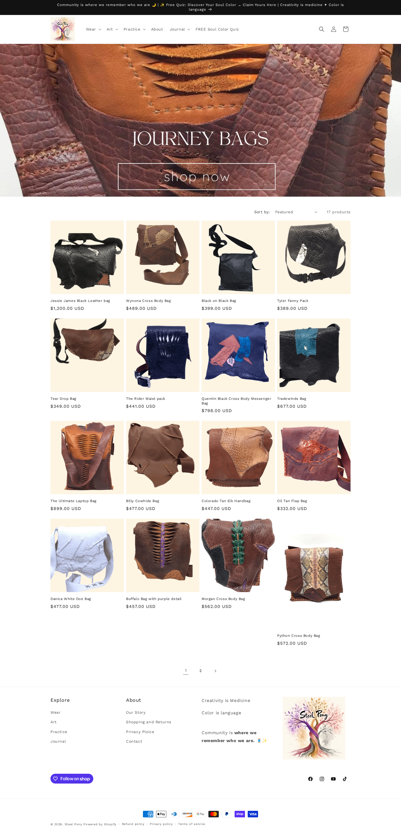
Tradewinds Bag (291, 399)
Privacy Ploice (140, 732)
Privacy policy (161, 824)
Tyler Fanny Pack (293, 301)
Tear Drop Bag (63, 399)
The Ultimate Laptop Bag (73, 501)
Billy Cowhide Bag (142, 501)
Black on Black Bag (219, 301)
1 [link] (186, 670)
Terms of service (191, 824)
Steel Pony (73, 824)
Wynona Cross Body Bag (148, 301)
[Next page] (215, 671)
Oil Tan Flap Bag (292, 501)
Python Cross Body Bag (298, 636)
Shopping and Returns (148, 722)
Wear (55, 712)
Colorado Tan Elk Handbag (226, 501)
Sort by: (262, 212)
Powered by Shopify (99, 824)
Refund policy (133, 824)
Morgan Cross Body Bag (223, 599)
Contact (134, 741)
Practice (58, 732)
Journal (58, 741)
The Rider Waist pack (145, 399)
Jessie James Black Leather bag (80, 301)
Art (53, 722)
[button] (93, 29)
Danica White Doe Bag (70, 599)
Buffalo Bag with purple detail (154, 599)
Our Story (135, 712)
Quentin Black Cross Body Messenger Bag (236, 401)
